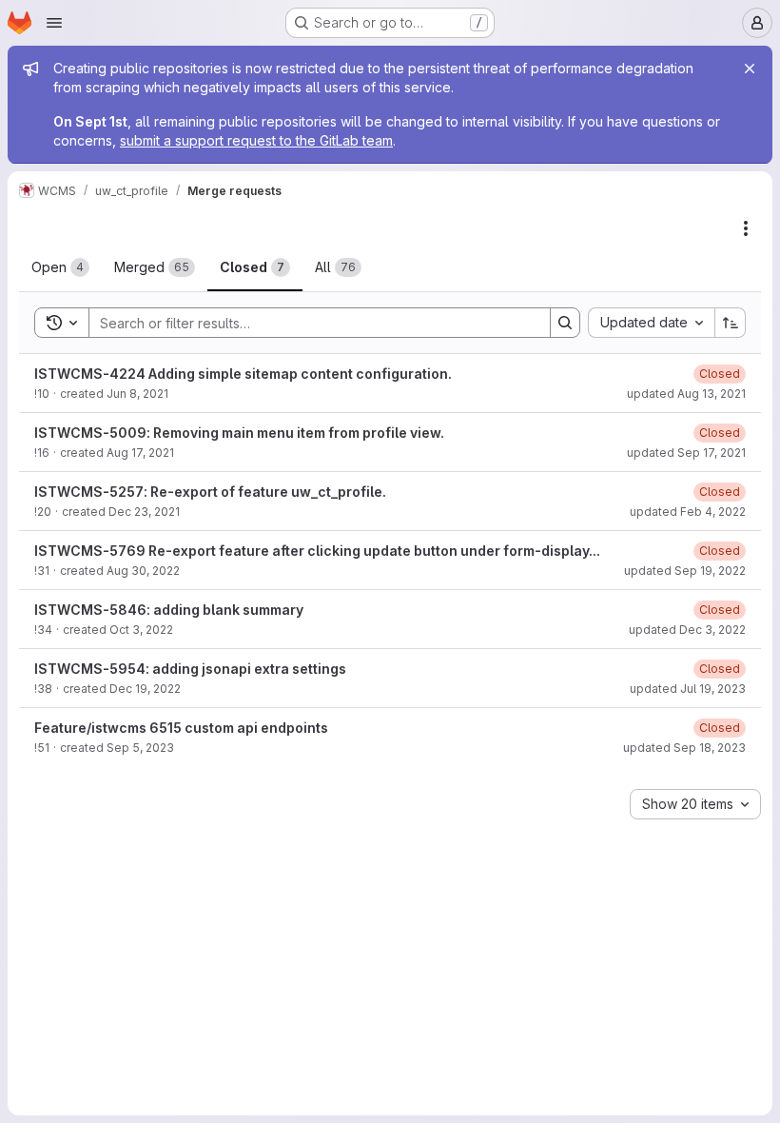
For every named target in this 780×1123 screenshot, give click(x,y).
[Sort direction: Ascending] (730, 322)
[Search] (565, 322)
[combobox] (651, 322)
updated (686, 393)
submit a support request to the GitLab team (256, 140)
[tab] (60, 267)
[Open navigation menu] (54, 23)
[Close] (749, 68)
